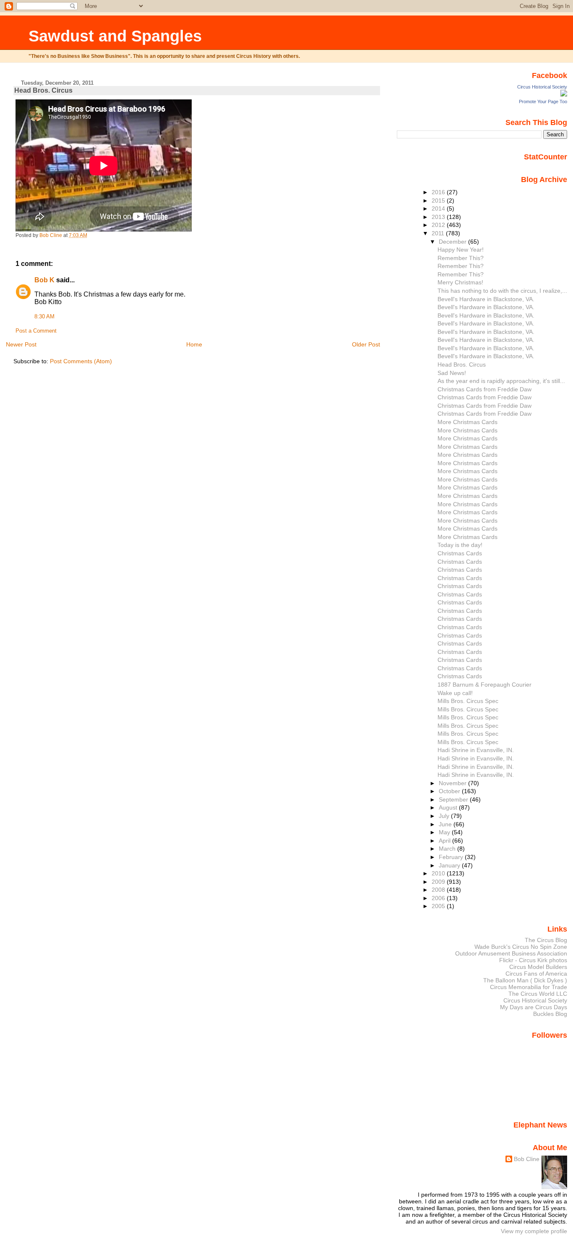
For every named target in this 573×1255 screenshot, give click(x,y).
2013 (439, 217)
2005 (439, 906)
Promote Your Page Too (543, 101)
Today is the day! (460, 545)
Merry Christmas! (460, 282)
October (450, 791)
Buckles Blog (550, 1013)
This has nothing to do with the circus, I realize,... (502, 290)
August (449, 807)
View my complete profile (534, 1231)
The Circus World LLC (537, 993)
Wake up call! (455, 693)
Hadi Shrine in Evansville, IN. (476, 750)
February (452, 857)
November (453, 783)
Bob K (44, 280)
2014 (439, 208)
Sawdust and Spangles (115, 36)
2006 (439, 898)
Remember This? (461, 258)
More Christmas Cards (467, 422)
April (445, 840)
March (448, 848)
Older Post (366, 344)
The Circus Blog (546, 940)
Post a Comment (36, 331)
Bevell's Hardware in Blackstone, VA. (486, 299)
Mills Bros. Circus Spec (468, 701)
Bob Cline (526, 1159)
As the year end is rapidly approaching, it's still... (501, 381)
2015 (439, 200)
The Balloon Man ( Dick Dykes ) (525, 980)
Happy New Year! (461, 249)
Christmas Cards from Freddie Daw (484, 389)
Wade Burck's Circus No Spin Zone (520, 946)
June (446, 824)
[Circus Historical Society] (563, 94)
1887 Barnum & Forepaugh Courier (484, 684)
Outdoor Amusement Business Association (511, 953)
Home (194, 344)
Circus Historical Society (542, 86)
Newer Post (21, 344)
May (445, 832)
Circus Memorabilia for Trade (528, 987)
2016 (439, 192)
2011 (439, 233)
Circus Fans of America (536, 973)
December (453, 241)
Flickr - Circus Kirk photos (533, 960)
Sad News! (452, 373)
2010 (439, 873)
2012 (439, 224)
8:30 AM (44, 317)
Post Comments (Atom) (81, 361)
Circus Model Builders (538, 966)
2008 (439, 889)
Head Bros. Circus (462, 364)
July (445, 815)
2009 (439, 881)
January (450, 865)
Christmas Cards (460, 553)
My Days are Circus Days (533, 1007)
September (454, 799)
